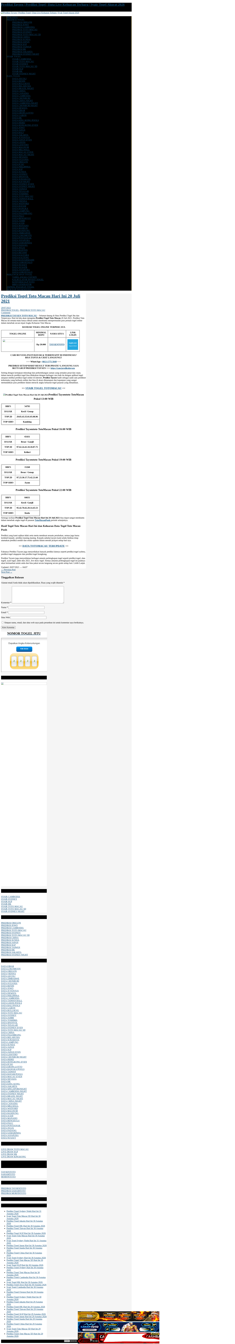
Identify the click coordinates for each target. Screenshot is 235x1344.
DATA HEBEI (18, 123)
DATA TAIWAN (19, 189)
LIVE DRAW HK (9, 1154)
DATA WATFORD (20, 203)
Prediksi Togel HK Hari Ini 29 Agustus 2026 (26, 1307)
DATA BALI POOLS (10, 1005)
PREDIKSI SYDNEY (22, 32)
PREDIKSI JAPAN (21, 42)
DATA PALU (18, 216)
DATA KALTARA (20, 255)
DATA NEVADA (20, 157)
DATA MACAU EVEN (22, 152)
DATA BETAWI (19, 252)
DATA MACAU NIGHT (23, 154)
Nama (4, 607)
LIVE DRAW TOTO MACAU (15, 1149)
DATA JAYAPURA (21, 240)
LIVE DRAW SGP (9, 1152)
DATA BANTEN (20, 250)
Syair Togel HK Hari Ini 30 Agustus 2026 (25, 1282)
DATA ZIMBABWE (21, 233)
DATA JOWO (18, 127)
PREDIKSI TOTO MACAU (25, 29)
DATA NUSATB (19, 267)
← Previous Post (8, 569)
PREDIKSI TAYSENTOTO (13, 1188)
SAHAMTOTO (8, 1174)
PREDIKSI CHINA (21, 37)
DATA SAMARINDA (22, 243)
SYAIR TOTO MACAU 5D (24, 66)
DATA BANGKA (20, 208)
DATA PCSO (18, 164)
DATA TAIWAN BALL (22, 199)
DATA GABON (19, 115)
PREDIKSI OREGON (22, 22)
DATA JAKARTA (20, 135)
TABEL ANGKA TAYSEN (24, 277)
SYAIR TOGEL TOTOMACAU (43, 388)
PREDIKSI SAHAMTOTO (13, 1191)
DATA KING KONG (10, 1084)
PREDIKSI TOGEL (10, 310)
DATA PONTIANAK (22, 238)
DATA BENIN (18, 81)
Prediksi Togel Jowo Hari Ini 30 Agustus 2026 (26, 1285)
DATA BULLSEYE (21, 83)
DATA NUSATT (19, 265)
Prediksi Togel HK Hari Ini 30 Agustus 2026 (26, 1226)
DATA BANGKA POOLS (12, 1069)
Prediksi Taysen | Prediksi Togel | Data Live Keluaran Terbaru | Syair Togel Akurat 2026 (63, 4)
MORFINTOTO (8, 1177)
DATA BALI (18, 132)
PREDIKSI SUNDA (21, 39)
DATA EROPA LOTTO (22, 113)
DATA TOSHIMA (20, 194)
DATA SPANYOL (20, 176)
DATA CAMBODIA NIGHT (25, 103)
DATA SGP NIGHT (21, 181)
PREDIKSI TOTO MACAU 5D (26, 34)
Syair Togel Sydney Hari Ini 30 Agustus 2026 (26, 1258)
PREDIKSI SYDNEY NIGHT (25, 54)
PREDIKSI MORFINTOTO (13, 1193)
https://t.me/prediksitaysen (63, 368)
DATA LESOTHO (20, 145)
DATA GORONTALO (22, 262)
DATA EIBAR (18, 110)
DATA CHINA (19, 91)
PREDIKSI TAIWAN (21, 47)
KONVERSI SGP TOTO (23, 282)
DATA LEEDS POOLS (11, 1003)
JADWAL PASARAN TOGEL (20, 287)
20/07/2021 (6, 308)
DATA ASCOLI (19, 78)
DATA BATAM (19, 206)
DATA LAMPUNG (21, 211)
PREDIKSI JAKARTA (22, 52)
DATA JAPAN (18, 130)
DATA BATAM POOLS (12, 1074)
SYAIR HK (17, 71)
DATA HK (17, 118)
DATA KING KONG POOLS (25, 120)
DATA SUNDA (19, 172)
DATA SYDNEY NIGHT (23, 186)
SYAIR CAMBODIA (21, 59)
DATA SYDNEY (20, 174)
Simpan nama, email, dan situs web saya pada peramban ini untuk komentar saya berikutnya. (44, 622)
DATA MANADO (20, 225)
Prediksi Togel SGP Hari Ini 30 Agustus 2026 (26, 1233)
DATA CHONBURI (21, 98)
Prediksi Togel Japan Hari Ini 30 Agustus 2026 (27, 1245)
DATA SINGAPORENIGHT (14, 1089)
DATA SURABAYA (21, 179)
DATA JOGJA (18, 248)
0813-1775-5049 (49, 361)
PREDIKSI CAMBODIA (23, 27)
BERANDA (12, 17)
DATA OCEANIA (20, 159)
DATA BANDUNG (21, 230)
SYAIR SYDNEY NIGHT (24, 74)
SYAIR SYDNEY (20, 64)
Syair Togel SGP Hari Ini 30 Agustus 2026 (25, 1265)
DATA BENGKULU (21, 218)
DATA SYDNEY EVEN (23, 184)
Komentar (6, 602)
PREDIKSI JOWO (20, 25)
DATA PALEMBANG (22, 213)
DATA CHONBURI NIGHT (25, 105)
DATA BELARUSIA (21, 86)
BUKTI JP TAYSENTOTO (19, 289)
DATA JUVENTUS (21, 137)
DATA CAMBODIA (21, 96)
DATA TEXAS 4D (20, 191)
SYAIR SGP (17, 69)
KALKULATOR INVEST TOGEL (28, 279)
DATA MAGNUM (20, 147)
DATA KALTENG (20, 257)
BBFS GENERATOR (22, 284)
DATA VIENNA (19, 201)
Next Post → (6, 572)
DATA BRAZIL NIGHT (23, 88)
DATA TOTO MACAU (22, 196)
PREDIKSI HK (19, 49)
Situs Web (5, 617)
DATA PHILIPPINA (21, 167)
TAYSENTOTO (8, 1172)
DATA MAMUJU (20, 228)
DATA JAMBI (18, 221)
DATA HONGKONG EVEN (25, 125)
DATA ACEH (18, 223)
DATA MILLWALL (21, 150)
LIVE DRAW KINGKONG (13, 1156)
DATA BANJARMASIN (23, 260)
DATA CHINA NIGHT (22, 101)
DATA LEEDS (18, 142)
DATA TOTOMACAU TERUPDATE (43, 546)
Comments (5, 312)
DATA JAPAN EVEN (22, 140)
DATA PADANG (20, 245)
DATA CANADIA (20, 93)
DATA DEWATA (19, 108)
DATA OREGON (20, 162)
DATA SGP (17, 169)
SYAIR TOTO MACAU (23, 61)
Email (4, 612)
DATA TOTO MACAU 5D (13, 1030)
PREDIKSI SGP (19, 44)
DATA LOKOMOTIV (22, 235)
